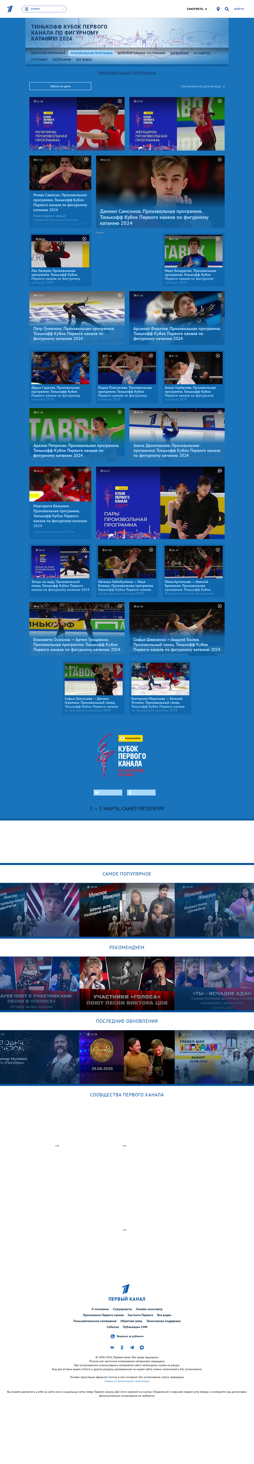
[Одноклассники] (141, 793)
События (113, 1327)
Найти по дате (60, 86)
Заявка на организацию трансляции (126, 1381)
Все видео (164, 1315)
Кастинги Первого (140, 1315)
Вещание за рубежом (130, 1336)
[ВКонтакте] (108, 793)
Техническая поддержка (163, 1321)
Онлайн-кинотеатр (149, 1309)
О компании (100, 1309)
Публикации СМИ (135, 1327)
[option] (127, 910)
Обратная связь (131, 1321)
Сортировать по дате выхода (201, 86)
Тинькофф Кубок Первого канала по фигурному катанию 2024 (69, 33)
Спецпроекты (122, 1309)
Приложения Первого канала (103, 1315)
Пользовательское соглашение (94, 1321)
